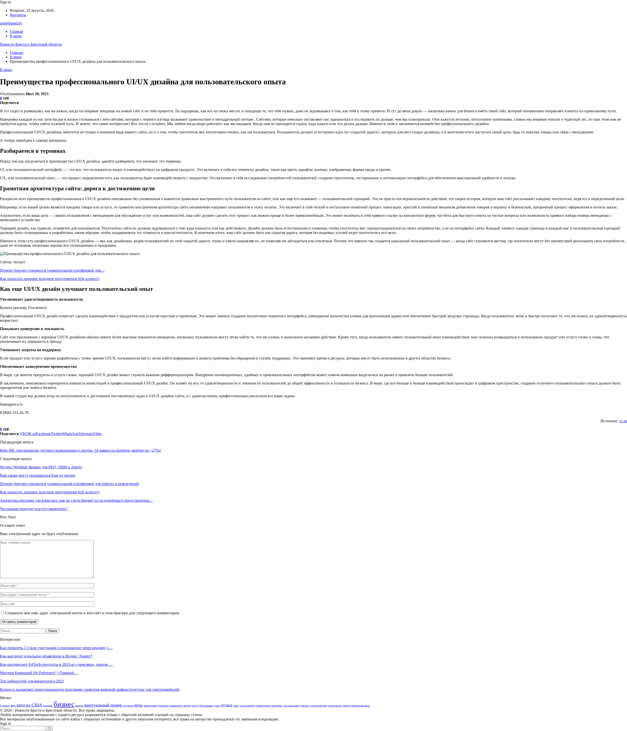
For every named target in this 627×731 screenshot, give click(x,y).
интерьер (163, 705)
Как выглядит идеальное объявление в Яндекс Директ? (46, 656)
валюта (79, 705)
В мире (16, 36)
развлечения (263, 705)
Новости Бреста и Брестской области (31, 44)
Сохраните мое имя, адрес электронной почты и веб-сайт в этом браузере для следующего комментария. (92, 613)
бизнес (64, 704)
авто (13, 705)
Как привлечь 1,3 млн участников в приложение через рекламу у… (56, 648)
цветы (346, 705)
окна (217, 705)
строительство (318, 705)
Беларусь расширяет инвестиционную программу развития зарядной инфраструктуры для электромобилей (90, 689)
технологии (335, 705)
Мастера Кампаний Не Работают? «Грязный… (39, 673)
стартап (304, 705)
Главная (16, 31)
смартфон (276, 705)
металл (187, 705)
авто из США (29, 705)
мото (195, 705)
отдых (226, 705)
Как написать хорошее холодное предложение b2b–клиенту (50, 279)
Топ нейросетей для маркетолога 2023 (32, 681)
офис (236, 705)
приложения (247, 705)
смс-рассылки (291, 705)
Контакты (18, 15)
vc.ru (623, 421)
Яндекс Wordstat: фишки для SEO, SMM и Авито (41, 467)
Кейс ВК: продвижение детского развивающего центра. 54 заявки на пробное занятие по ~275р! (80, 450)
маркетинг (176, 705)
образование (206, 705)
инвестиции (150, 705)
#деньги (5, 705)
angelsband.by (11, 23)
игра (138, 705)
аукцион (48, 705)
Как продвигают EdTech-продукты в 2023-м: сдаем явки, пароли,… (56, 664)
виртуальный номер (103, 705)
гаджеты (128, 705)
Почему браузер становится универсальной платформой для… (52, 270)
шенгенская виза (360, 705)
